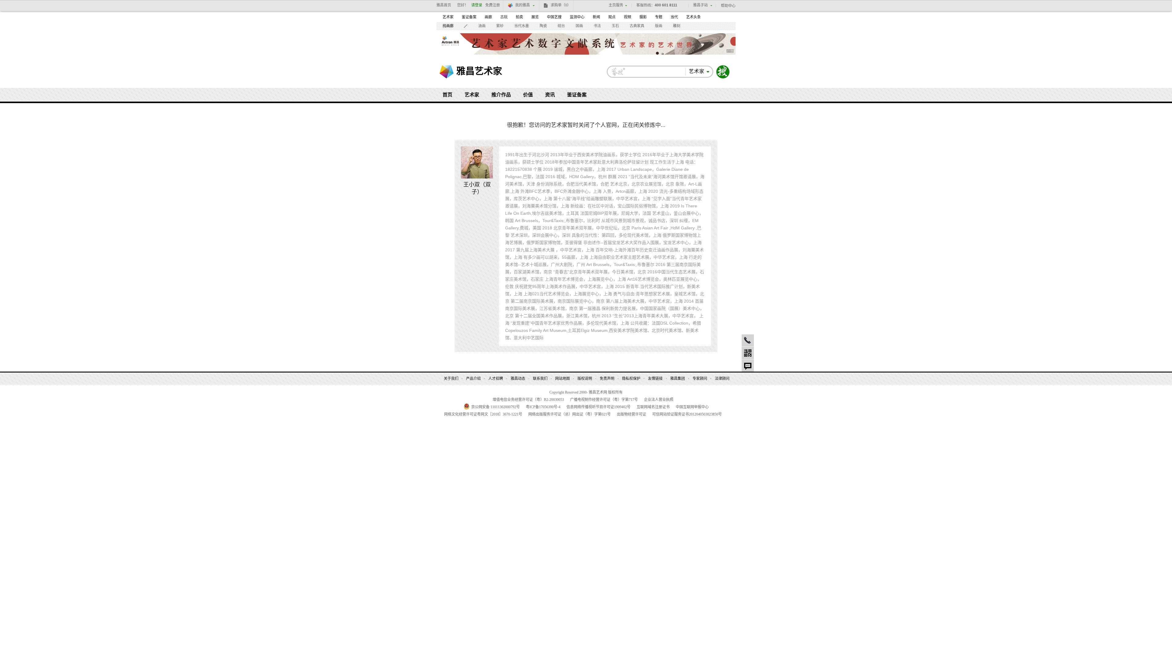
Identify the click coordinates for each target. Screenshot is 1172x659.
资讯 (550, 94)
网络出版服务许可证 (569, 414)
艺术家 (448, 17)
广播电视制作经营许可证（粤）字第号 (604, 400)
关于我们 (451, 378)
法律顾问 (722, 378)
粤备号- (543, 407)
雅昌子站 (700, 5)
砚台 (561, 26)
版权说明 (584, 378)
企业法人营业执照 (658, 400)
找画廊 (448, 26)
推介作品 (501, 94)
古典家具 (637, 26)
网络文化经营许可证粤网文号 (483, 414)
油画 (482, 26)
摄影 (643, 17)
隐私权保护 (631, 378)
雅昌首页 (443, 5)
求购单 (561, 5)
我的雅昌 (522, 5)
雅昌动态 (518, 378)
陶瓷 (543, 26)
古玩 (504, 17)
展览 (535, 17)
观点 (612, 17)
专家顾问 (700, 378)
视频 (627, 17)
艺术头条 (693, 17)
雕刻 (676, 26)
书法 (597, 26)
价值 (528, 94)
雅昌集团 (677, 378)
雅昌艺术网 (447, 71)
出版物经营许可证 (631, 414)
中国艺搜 (554, 17)
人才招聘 (495, 378)
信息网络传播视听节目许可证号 (598, 407)
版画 (658, 26)
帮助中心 (728, 6)
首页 (447, 94)
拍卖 (519, 17)
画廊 (488, 17)
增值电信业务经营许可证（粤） (528, 400)
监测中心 (577, 17)
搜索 (723, 71)
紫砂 (500, 26)
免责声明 (607, 378)
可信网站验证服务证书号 (687, 414)
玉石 (615, 26)
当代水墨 (521, 26)
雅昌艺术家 (479, 71)
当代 (674, 17)
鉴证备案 (469, 17)
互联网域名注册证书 (653, 407)
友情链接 (655, 378)
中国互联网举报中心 (692, 407)
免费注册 (492, 5)
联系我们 (540, 378)
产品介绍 (473, 378)
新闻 (596, 17)
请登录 (476, 5)
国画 (579, 26)
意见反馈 (748, 365)
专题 (658, 17)
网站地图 (562, 378)
